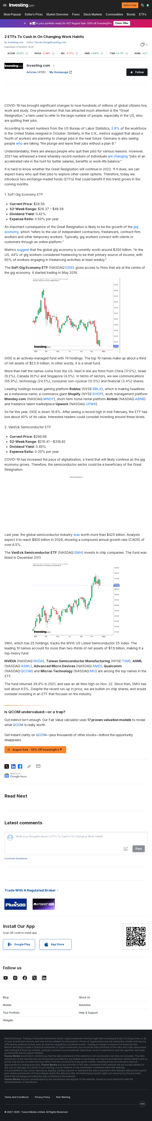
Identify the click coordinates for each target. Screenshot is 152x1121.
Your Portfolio (11, 1012)
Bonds (131, 14)
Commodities (114, 14)
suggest (23, 250)
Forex (76, 14)
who (19, 143)
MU (93, 671)
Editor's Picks (34, 14)
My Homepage (58, 72)
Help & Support (88, 1012)
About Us (84, 997)
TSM (125, 661)
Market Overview (57, 14)
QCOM (26, 671)
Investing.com (38, 65)
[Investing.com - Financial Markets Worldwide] (21, 5)
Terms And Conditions (16, 1097)
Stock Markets (92, 14)
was (76, 535)
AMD (96, 666)
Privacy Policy (42, 1097)
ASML (26, 666)
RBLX (97, 389)
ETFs (142, 14)
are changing (118, 156)
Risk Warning (63, 1097)
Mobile (7, 1005)
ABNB (139, 399)
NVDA (38, 661)
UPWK (91, 404)
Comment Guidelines (15, 858)
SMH (78, 552)
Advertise (85, 1005)
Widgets (8, 1020)
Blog (6, 997)
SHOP (97, 394)
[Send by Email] (38, 766)
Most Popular (12, 14)
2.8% (115, 128)
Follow (139, 72)
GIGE (69, 268)
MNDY (48, 399)
